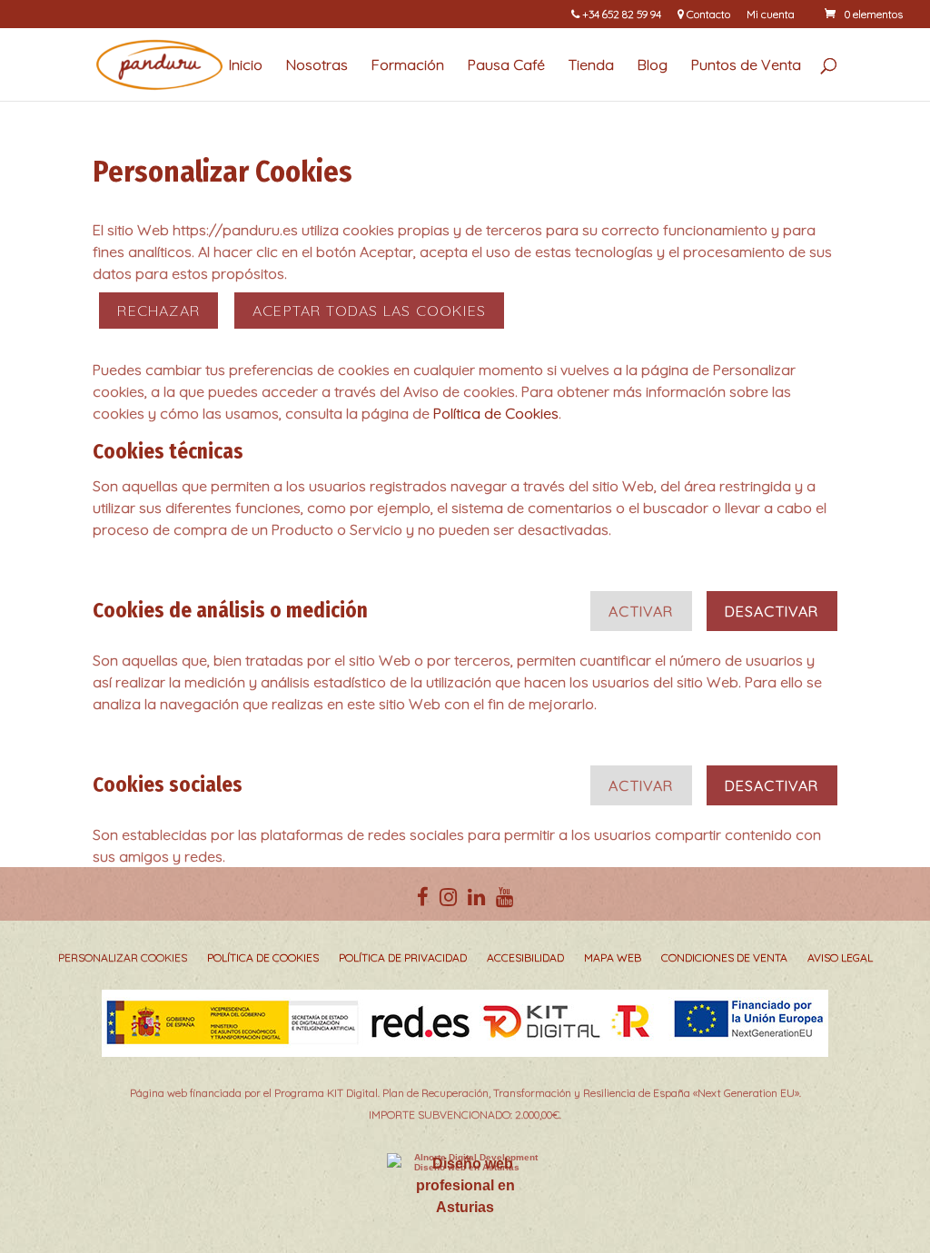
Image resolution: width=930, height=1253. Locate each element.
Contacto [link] (707, 15)
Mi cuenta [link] (771, 15)
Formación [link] (407, 66)
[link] (862, 14)
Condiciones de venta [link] (724, 958)
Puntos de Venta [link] (746, 66)
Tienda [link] (591, 66)
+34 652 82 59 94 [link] (620, 15)
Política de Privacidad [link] (403, 958)
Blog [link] (653, 66)
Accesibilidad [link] (525, 958)
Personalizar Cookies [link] (122, 958)
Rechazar (158, 310)
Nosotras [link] (317, 66)
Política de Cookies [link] (496, 413)
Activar (640, 611)
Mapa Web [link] (612, 958)
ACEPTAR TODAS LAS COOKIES (369, 310)
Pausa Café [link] (506, 66)
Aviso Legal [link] (840, 958)
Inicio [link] (245, 66)
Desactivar (772, 611)
